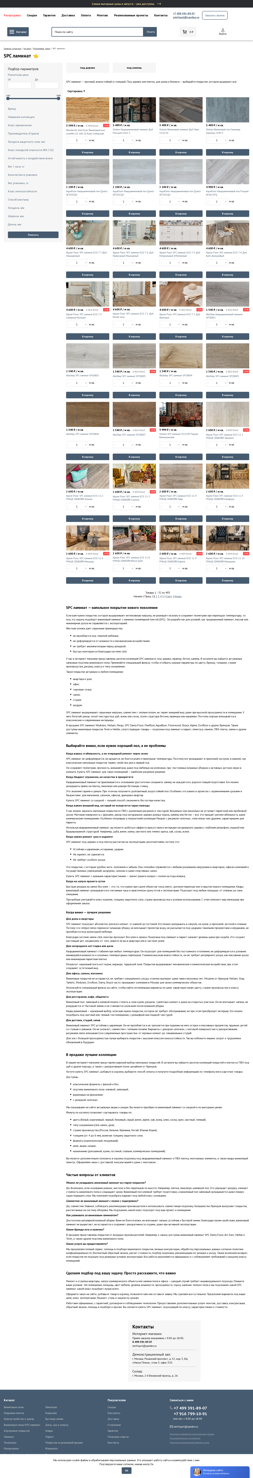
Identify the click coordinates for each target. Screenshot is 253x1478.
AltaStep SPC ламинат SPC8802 (82, 375)
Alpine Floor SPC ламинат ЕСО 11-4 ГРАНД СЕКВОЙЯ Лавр (178, 497)
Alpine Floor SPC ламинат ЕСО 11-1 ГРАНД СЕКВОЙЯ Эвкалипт (224, 436)
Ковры (49, 1430)
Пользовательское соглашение (185, 1438)
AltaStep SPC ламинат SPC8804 (175, 375)
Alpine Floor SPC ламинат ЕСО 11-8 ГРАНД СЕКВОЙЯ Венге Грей (131, 559)
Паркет (49, 1436)
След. (169, 596)
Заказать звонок (215, 15)
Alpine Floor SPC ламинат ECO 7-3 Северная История (84, 316)
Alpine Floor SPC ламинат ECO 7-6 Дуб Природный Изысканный (133, 254)
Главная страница (12, 48)
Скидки (32, 15)
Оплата (86, 15)
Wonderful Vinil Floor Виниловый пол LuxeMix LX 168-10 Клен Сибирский (85, 132)
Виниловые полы (41, 48)
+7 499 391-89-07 (184, 13)
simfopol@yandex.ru (186, 17)
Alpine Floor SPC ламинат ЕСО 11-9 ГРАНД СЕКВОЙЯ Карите (178, 560)
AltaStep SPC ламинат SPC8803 (129, 376)
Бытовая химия (54, 1419)
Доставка (68, 15)
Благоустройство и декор (19, 1419)
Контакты (160, 15)
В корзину (87, 152)
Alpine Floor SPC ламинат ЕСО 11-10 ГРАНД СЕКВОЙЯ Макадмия (225, 560)
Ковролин (51, 1413)
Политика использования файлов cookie (189, 1442)
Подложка (10, 1442)
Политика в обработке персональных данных (192, 1434)
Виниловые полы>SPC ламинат (22, 1425)
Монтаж (102, 15)
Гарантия (49, 15)
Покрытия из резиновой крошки (64, 1442)
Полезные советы (118, 1436)
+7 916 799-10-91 (190, 1413)
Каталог (27, 48)
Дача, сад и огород (56, 1425)
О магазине (114, 1425)
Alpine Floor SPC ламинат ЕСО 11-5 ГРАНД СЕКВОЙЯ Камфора (224, 497)
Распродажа (12, 15)
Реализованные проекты (131, 15)
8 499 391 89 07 (142, 1342)
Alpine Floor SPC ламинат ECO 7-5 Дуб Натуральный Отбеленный (179, 254)
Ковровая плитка (14, 1413)
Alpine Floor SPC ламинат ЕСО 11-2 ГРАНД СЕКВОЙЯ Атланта (84, 497)
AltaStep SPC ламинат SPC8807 (129, 434)
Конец (178, 596)
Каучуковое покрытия (17, 1430)
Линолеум (51, 1407)
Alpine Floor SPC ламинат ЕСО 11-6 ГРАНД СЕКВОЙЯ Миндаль (84, 560)
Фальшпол (51, 1448)
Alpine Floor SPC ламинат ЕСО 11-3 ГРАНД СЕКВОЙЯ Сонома (131, 498)
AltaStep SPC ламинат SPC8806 (82, 434)
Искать (151, 31)
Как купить (114, 1413)
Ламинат (9, 1436)
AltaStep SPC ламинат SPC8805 (222, 376)
